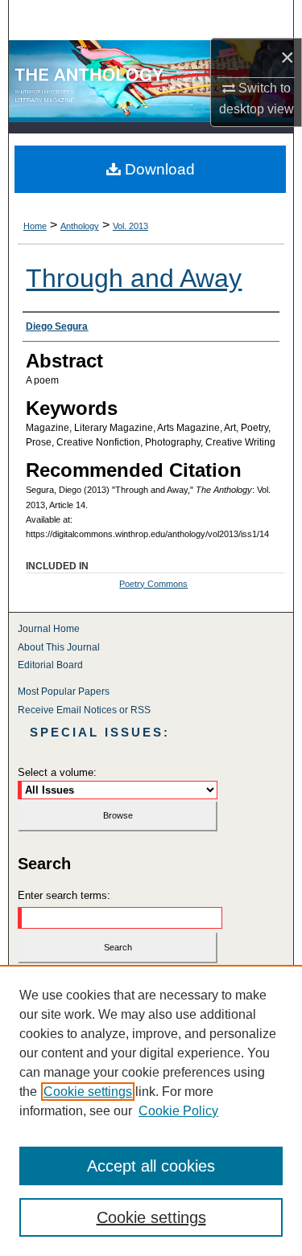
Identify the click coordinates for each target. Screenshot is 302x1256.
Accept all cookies (151, 1166)
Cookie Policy (178, 1111)
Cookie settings (87, 1091)
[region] (151, 1110)
